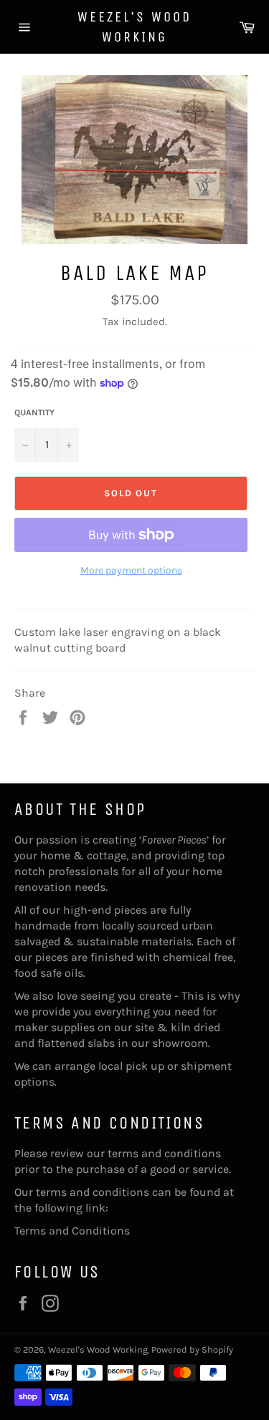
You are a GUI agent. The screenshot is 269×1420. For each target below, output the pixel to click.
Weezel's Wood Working (134, 27)
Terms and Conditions (72, 1230)
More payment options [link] (131, 570)
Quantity (34, 412)
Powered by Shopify (192, 1349)
